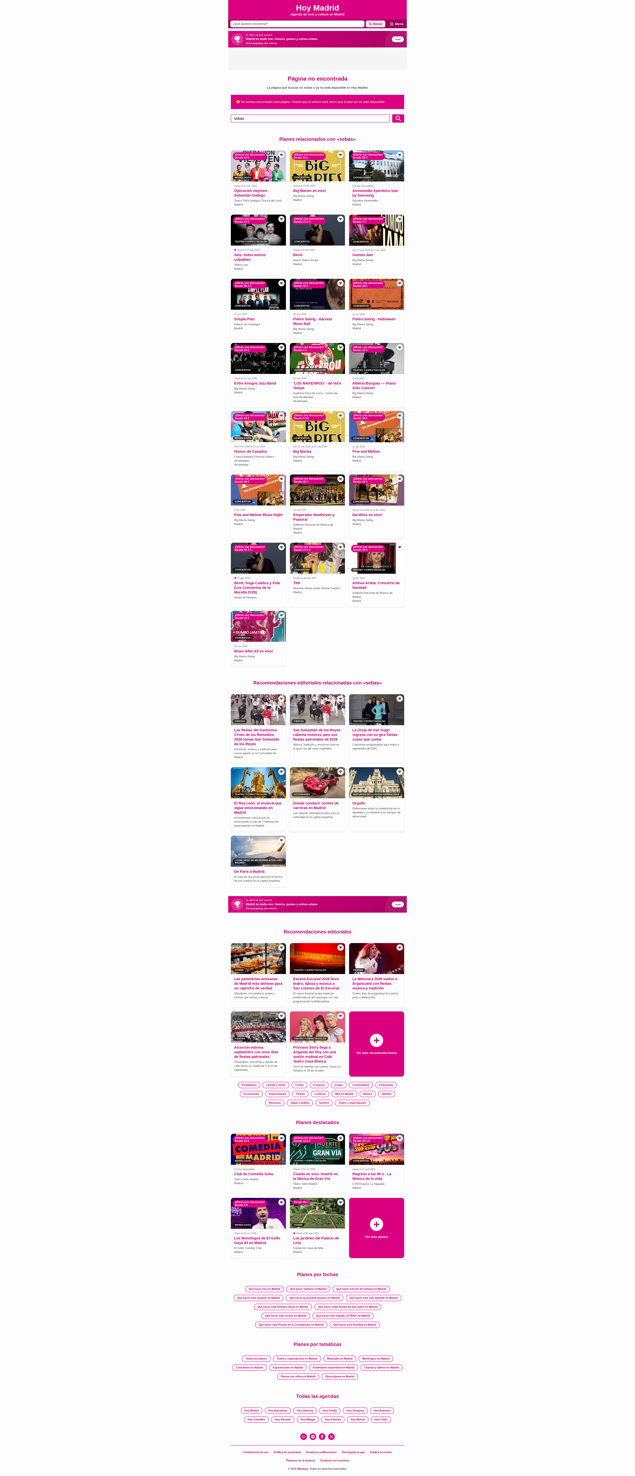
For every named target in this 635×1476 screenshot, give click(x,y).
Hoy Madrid (251, 1410)
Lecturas (320, 1093)
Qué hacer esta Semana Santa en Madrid (282, 1306)
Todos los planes (256, 1358)
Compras (319, 1085)
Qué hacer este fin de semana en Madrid (361, 1289)
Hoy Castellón (256, 1419)
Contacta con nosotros (334, 1460)
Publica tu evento (381, 1452)
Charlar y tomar (276, 1085)
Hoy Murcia (358, 1419)
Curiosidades (361, 1085)
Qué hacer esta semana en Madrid (258, 1297)
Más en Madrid (344, 1093)
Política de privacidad (287, 1452)
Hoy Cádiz (381, 1419)
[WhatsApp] (303, 1436)
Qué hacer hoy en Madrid (264, 1289)
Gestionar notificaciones (321, 1452)
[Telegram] (313, 1436)
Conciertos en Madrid (249, 1367)
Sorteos (324, 1102)
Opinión (387, 1093)
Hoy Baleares (382, 1410)
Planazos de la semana (300, 1460)
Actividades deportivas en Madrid (334, 1367)
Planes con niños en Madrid (298, 1376)
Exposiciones (277, 1093)
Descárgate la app (353, 1452)
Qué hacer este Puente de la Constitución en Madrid (291, 1324)
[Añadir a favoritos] (281, 155)
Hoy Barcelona (277, 1410)
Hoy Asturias (333, 1419)
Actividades (249, 1085)
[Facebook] (322, 1436)
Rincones (275, 1102)
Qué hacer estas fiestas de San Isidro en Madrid (348, 1306)
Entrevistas (386, 1085)
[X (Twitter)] (331, 1436)
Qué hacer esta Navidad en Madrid (354, 1324)
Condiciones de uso (256, 1452)
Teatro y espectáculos (352, 1102)
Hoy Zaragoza (355, 1410)
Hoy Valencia (305, 1410)
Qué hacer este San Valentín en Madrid (373, 1297)
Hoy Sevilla (330, 1410)
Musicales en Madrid (340, 1358)
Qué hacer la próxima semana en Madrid (315, 1297)
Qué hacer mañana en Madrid (308, 1289)
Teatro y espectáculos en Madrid (297, 1358)
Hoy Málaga (307, 1419)
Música (367, 1093)
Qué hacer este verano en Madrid (285, 1315)
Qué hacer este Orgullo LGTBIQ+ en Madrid (343, 1315)
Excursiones (251, 1093)
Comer (299, 1085)
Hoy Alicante (283, 1419)
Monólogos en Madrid (376, 1358)
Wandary (302, 1468)
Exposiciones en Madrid (288, 1367)
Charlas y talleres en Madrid (381, 1367)
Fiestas (300, 1093)
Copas (339, 1085)
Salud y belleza (300, 1102)
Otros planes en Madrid (339, 1376)
